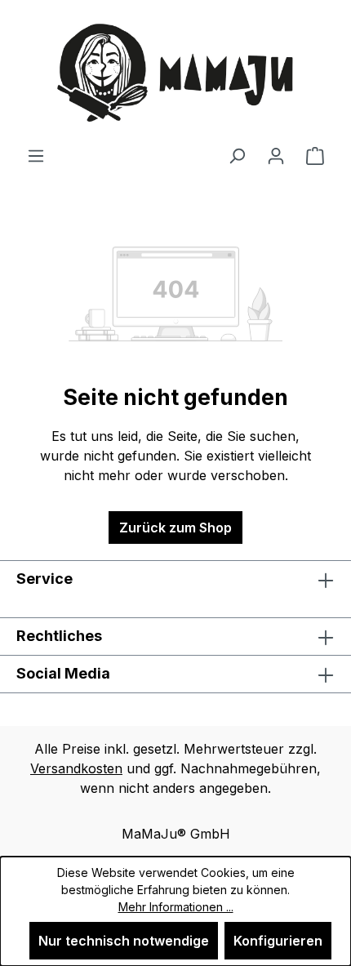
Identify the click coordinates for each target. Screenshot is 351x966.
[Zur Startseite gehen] (175, 73)
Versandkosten (76, 768)
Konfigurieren (277, 941)
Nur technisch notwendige (123, 941)
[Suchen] (236, 155)
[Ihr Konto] (275, 155)
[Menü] (36, 155)
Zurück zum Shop (175, 527)
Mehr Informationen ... (175, 907)
